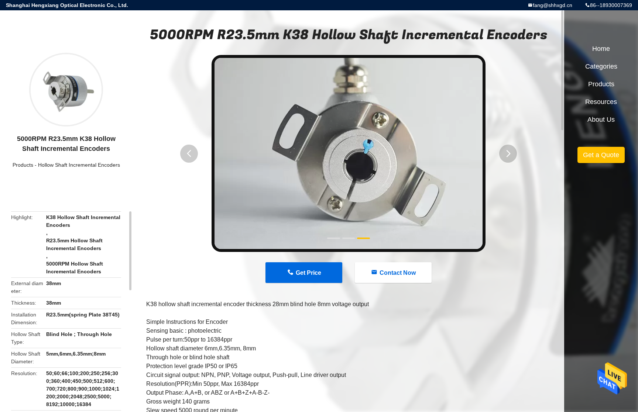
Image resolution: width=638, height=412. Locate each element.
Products (23, 165)
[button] (189, 154)
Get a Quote (601, 155)
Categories (601, 66)
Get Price (308, 273)
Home (601, 48)
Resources (601, 101)
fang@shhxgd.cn (552, 5)
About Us (601, 119)
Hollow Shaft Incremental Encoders (79, 165)
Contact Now (398, 273)
